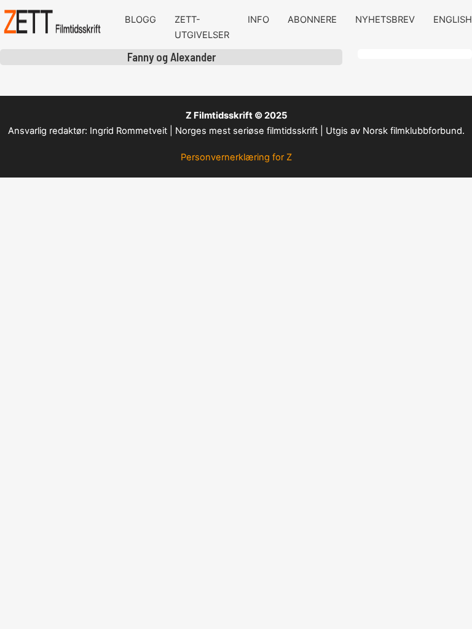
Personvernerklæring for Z (236, 157)
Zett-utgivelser (202, 27)
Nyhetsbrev (385, 19)
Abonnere (312, 19)
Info (258, 19)
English (452, 19)
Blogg (140, 19)
